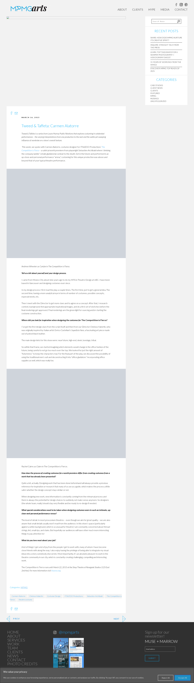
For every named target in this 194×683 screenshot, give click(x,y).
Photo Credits (22, 664)
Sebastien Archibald (95, 596)
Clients (137, 9)
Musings (154, 98)
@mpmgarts (69, 632)
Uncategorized (158, 101)
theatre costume (25, 599)
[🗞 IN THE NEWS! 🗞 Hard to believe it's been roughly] (76, 661)
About (122, 9)
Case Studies (156, 85)
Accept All (182, 678)
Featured (155, 93)
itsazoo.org (55, 570)
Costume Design (53, 596)
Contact (181, 9)
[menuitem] (122, 9)
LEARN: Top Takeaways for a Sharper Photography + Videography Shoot (164, 55)
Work (13, 644)
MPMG (24, 587)
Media (165, 9)
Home (13, 632)
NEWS (12, 656)
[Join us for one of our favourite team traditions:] (60, 645)
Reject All (166, 678)
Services (16, 640)
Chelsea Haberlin (36, 596)
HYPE (151, 9)
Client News (156, 88)
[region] (97, 675)
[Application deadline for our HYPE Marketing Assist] (60, 661)
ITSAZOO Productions (74, 596)
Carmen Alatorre (18, 596)
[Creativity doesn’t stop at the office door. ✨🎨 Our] (76, 645)
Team (12, 648)
